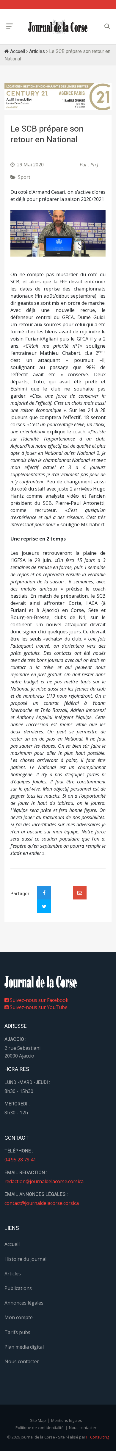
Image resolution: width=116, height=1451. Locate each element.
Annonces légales (23, 1303)
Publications (18, 1288)
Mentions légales (66, 1420)
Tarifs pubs (17, 1332)
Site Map (38, 1420)
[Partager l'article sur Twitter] (44, 906)
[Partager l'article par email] (80, 892)
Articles (37, 51)
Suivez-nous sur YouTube (38, 1007)
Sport (24, 177)
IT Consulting (97, 1437)
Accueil (17, 51)
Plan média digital (24, 1347)
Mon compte (18, 1317)
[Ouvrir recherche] (9, 26)
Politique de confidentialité (39, 1427)
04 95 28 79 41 (20, 1159)
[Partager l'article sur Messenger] (62, 887)
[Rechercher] (107, 26)
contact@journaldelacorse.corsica (41, 1203)
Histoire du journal (25, 1259)
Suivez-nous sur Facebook (38, 1000)
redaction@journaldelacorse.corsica (44, 1181)
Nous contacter (21, 1361)
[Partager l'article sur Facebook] (44, 892)
